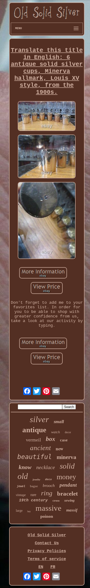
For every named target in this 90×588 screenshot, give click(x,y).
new (59, 448)
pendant (68, 485)
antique (34, 430)
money (66, 477)
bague (34, 486)
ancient (40, 448)
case (64, 440)
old (23, 476)
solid (67, 466)
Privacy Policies (47, 551)
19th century (33, 500)
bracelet (67, 493)
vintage (21, 495)
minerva (66, 457)
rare (33, 495)
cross (56, 500)
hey (29, 511)
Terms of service (47, 559)
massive (48, 508)
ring (46, 493)
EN (40, 567)
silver (39, 419)
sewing (69, 500)
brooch (49, 485)
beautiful (34, 456)
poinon (46, 516)
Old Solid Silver (47, 535)
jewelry (36, 479)
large (19, 510)
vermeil (33, 439)
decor (68, 432)
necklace (45, 467)
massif (72, 510)
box (50, 438)
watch (55, 432)
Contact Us (47, 543)
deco (48, 479)
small (59, 421)
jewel (21, 486)
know (25, 467)
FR (52, 567)
